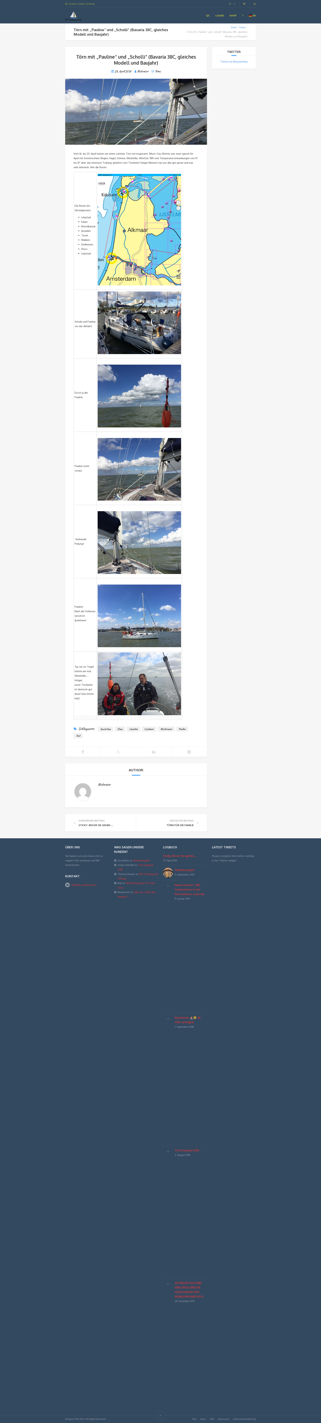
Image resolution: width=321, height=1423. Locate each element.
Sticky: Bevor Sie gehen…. (180, 856)
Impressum (223, 1419)
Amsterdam (105, 729)
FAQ (194, 1419)
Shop (233, 15)
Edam (120, 729)
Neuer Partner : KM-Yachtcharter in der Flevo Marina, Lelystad (189, 889)
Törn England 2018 (187, 1150)
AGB (212, 1419)
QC (208, 15)
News (203, 1419)
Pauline (182, 729)
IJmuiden (133, 729)
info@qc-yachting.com (83, 885)
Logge (220, 15)
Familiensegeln (141, 860)
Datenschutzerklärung (244, 1419)
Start (234, 27)
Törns (242, 27)
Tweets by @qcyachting (233, 61)
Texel (78, 735)
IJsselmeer (149, 729)
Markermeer (166, 729)
